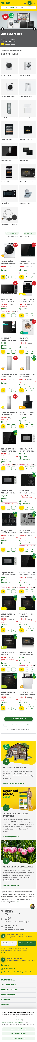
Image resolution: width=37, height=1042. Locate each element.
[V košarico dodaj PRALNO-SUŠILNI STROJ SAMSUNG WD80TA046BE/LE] (3, 277)
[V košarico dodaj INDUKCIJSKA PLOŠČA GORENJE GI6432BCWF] (3, 352)
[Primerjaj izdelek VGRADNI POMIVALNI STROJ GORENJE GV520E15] (32, 708)
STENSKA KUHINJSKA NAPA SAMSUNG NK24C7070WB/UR (27, 415)
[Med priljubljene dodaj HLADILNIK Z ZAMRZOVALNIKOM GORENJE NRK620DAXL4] (8, 426)
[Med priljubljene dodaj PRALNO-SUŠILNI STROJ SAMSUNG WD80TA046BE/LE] (8, 277)
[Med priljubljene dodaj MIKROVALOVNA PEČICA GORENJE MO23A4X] (8, 508)
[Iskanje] (3, 7)
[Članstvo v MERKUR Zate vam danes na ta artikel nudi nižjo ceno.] (34, 358)
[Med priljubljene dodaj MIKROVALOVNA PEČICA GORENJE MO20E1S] (8, 591)
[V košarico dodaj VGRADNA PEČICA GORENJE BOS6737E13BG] (3, 630)
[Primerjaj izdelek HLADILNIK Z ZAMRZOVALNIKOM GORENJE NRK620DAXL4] (13, 426)
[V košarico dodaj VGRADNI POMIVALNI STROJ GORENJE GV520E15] (21, 708)
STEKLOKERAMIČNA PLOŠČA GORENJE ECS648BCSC (27, 574)
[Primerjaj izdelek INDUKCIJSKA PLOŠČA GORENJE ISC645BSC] (32, 277)
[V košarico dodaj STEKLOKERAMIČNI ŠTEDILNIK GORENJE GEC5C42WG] (21, 315)
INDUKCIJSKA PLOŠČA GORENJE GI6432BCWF (8, 340)
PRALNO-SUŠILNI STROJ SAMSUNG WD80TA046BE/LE (8, 263)
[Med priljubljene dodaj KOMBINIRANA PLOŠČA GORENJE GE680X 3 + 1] (27, 550)
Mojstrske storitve (14, 768)
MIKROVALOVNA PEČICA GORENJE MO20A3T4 (7, 302)
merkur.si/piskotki (16, 1020)
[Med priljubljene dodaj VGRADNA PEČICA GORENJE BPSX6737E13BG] (8, 669)
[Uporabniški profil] (25, 3)
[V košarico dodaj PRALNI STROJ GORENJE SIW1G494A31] (21, 352)
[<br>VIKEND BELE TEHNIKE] (18, 29)
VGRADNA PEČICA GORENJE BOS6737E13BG (8, 616)
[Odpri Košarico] (29, 3)
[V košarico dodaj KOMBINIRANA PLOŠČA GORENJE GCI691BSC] (21, 508)
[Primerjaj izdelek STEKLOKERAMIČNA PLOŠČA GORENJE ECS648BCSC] (32, 591)
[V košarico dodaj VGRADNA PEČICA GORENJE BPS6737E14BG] (3, 708)
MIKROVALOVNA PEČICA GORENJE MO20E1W (26, 451)
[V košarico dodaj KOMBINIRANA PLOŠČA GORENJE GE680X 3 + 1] (21, 550)
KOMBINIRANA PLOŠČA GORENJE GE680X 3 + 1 (26, 532)
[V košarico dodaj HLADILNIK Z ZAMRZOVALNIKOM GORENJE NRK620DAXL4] (3, 426)
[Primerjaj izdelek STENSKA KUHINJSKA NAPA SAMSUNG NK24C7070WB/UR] (32, 426)
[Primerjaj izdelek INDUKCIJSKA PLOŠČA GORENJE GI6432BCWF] (13, 352)
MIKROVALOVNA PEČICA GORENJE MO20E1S (7, 574)
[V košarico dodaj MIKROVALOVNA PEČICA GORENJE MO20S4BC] (21, 669)
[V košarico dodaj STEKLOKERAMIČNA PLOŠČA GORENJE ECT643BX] (3, 468)
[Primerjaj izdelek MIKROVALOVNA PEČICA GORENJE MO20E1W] (32, 468)
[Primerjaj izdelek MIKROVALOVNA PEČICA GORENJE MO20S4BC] (32, 669)
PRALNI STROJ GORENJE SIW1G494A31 (24, 340)
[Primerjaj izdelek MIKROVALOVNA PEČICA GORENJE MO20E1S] (13, 591)
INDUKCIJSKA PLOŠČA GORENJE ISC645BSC (26, 263)
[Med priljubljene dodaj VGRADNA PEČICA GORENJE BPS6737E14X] (27, 630)
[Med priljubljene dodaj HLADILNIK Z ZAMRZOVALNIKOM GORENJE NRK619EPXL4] (8, 390)
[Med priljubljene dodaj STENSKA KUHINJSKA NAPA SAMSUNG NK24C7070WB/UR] (27, 426)
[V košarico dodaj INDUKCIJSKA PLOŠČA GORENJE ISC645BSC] (21, 277)
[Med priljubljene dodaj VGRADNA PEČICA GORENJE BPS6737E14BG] (8, 708)
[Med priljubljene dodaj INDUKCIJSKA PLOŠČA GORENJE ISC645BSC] (27, 277)
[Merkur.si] (6, 3)
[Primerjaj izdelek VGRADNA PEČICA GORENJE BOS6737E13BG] (13, 630)
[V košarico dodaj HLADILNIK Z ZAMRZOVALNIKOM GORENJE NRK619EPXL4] (3, 390)
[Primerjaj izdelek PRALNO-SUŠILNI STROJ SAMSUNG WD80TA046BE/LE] (13, 277)
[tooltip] (35, 381)
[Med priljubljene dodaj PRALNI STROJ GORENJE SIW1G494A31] (27, 352)
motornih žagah (11, 877)
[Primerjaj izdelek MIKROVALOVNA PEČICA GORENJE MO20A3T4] (13, 315)
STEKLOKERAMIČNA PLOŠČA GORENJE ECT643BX (8, 451)
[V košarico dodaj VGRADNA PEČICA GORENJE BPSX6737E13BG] (3, 669)
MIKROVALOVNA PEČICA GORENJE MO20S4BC (26, 655)
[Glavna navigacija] (34, 3)
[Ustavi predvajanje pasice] (2, 44)
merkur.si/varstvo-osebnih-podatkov (13, 1022)
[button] (7, 44)
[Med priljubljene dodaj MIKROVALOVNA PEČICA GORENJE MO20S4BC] (27, 669)
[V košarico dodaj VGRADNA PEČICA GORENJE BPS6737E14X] (21, 630)
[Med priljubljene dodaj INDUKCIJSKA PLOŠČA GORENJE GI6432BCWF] (8, 352)
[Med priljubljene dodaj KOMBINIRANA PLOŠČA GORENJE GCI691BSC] (27, 508)
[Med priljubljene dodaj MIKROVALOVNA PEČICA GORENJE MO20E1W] (27, 468)
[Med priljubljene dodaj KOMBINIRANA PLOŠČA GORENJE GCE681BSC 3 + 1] (8, 550)
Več (17, 902)
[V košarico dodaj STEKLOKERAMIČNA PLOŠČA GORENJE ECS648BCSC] (21, 591)
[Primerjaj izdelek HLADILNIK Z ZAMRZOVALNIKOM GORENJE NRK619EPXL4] (13, 390)
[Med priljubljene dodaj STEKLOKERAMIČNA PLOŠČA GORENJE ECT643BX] (8, 468)
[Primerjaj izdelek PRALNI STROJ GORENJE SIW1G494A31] (32, 352)
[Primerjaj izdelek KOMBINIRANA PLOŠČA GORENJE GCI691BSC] (32, 508)
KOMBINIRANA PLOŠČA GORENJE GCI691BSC (26, 493)
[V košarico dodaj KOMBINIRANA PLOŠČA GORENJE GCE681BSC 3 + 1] (3, 550)
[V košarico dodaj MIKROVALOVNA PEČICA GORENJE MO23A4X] (3, 508)
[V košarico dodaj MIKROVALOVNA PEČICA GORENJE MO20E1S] (3, 591)
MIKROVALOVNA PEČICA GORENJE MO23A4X (7, 493)
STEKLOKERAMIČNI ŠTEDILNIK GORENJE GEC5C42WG (27, 302)
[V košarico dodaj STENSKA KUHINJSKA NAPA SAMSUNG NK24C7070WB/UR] (21, 426)
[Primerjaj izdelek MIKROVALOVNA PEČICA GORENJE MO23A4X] (13, 508)
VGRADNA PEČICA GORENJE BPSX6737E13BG (8, 655)
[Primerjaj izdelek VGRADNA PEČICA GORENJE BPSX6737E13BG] (13, 669)
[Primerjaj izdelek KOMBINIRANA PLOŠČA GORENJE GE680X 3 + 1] (32, 550)
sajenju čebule (18, 875)
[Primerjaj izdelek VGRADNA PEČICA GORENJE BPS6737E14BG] (13, 708)
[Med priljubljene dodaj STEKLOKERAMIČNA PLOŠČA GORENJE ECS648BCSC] (27, 591)
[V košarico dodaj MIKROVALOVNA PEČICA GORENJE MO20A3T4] (3, 315)
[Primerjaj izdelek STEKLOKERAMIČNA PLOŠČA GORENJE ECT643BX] (13, 468)
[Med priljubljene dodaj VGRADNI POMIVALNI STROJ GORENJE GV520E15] (27, 708)
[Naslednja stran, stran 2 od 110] (32, 725)
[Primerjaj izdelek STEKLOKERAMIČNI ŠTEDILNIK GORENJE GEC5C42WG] (32, 315)
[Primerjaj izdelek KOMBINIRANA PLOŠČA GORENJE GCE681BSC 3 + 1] (13, 550)
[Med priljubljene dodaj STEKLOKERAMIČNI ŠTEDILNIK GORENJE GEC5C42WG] (27, 315)
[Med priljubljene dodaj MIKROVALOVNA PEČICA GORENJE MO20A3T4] (8, 315)
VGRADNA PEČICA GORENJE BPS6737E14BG (8, 694)
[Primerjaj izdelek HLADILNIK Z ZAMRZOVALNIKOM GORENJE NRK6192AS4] (32, 390)
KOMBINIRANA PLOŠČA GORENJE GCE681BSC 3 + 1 (8, 532)
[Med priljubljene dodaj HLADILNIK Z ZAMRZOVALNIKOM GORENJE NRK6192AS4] (27, 390)
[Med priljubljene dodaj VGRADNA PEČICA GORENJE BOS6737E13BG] (8, 630)
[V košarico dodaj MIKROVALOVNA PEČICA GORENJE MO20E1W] (21, 468)
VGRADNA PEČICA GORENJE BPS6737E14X (26, 616)
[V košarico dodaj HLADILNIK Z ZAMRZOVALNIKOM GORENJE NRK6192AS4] (21, 390)
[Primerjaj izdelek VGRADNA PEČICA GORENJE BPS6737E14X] (32, 630)
